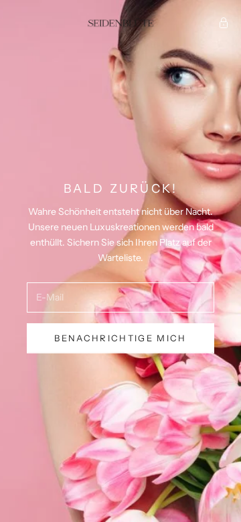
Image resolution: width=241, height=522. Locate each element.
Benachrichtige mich (120, 338)
